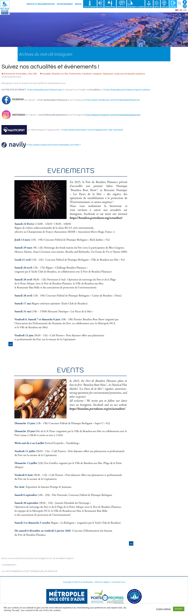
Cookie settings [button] (163, 609)
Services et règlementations (40, 4)
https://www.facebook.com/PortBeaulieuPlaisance (112, 100)
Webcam (164, 7)
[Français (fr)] (177, 10)
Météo (156, 7)
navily (116, 73)
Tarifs (100, 7)
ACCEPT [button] (179, 609)
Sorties (149, 7)
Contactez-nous (118, 582)
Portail (173, 7)
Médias (78, 4)
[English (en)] (181, 10)
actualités (46, 73)
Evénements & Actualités (15, 73)
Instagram (185, 6)
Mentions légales (102, 582)
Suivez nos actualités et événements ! (50, 67)
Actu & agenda (90, 7)
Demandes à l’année (136, 7)
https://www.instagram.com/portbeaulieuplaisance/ (112, 115)
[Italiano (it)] (185, 10)
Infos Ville (32, 73)
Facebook (185, 2)
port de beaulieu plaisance (132, 73)
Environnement (65, 4)
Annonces (121, 7)
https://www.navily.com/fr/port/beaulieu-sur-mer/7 (53, 145)
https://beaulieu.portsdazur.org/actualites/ (127, 89)
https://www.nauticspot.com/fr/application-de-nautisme (92, 130)
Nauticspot (108, 73)
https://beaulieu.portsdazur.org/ (44, 89)
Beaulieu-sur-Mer (60, 73)
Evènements (75, 73)
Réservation (110, 7)
